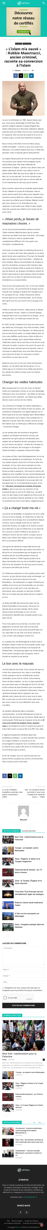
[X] (21, 75)
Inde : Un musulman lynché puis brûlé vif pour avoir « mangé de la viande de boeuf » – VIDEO (35, 793)
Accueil (4, 39)
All (34, 1122)
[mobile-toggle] (4, 3)
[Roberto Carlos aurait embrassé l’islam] (8, 905)
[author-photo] (23, 816)
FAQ (8, 1221)
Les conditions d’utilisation (12, 1223)
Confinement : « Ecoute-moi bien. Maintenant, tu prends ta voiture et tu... (29, 1153)
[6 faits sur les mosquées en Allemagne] (8, 916)
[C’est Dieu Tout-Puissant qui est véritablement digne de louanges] (8, 894)
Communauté (21, 39)
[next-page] (7, 935)
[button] (44, 3)
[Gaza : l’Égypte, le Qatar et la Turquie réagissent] (8, 861)
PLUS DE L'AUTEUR (28, 831)
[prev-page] (3, 935)
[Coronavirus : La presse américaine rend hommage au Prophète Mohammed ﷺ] (8, 1131)
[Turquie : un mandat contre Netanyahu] (8, 850)
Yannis (4, 1059)
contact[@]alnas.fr (30, 1197)
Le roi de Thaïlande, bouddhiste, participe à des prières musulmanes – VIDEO (12, 793)
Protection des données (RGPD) (33, 1223)
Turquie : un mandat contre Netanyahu (30, 1072)
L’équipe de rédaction (31, 1221)
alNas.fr (18, 1227)
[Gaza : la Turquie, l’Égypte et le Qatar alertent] (8, 883)
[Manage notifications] (41, 1225)
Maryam (17, 70)
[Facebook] (15, 75)
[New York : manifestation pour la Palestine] (8, 840)
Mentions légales (17, 1221)
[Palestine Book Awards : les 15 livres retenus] (8, 872)
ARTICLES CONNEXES (11, 831)
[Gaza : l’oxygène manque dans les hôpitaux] (8, 927)
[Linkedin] (31, 75)
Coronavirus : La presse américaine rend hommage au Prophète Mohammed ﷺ (29, 1130)
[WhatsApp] (26, 75)
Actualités (12, 39)
